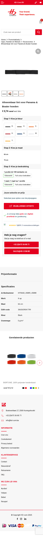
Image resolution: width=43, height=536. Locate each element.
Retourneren (5, 470)
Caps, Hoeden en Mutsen (11, 42)
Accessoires (28, 42)
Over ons (4, 435)
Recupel (4, 501)
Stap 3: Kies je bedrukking (16, 166)
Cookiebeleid (6, 439)
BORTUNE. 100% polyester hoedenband (19, 383)
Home (3, 40)
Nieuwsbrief (6, 466)
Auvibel (4, 489)
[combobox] (18, 32)
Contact (4, 462)
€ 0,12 (8, 388)
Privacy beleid (6, 444)
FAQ (2, 475)
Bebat (3, 497)
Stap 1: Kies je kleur (13, 118)
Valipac (4, 493)
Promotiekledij (14, 40)
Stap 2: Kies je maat (13, 148)
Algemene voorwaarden (10, 448)
